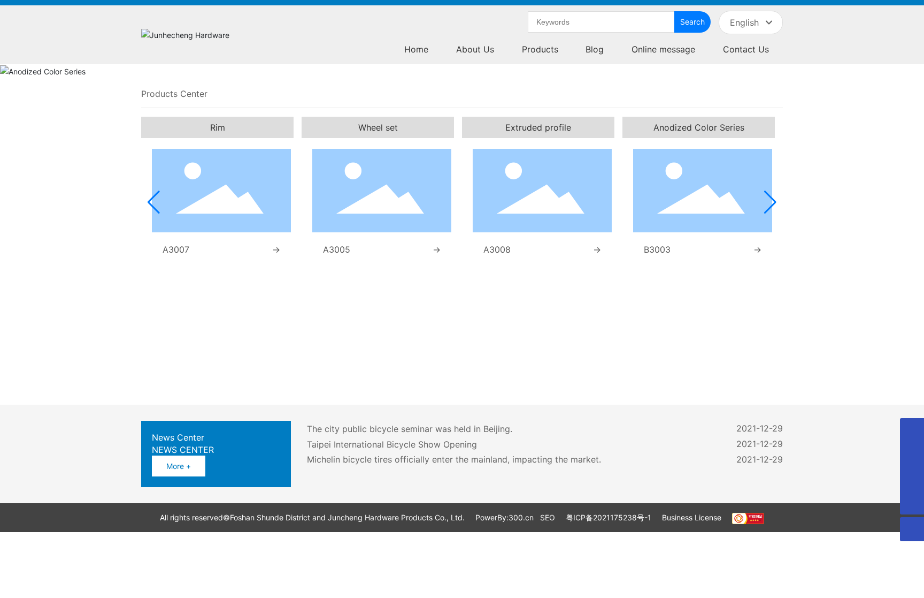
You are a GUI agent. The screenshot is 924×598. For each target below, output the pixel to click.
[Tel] (912, 454)
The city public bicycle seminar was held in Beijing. (409, 428)
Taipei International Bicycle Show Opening (392, 444)
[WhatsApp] (912, 430)
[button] (154, 202)
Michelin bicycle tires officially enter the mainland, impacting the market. (454, 459)
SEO (547, 517)
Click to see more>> (312, 376)
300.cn (521, 517)
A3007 (176, 249)
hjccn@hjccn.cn (705, 353)
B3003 (657, 249)
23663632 (694, 342)
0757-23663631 (644, 342)
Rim (217, 127)
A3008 (497, 249)
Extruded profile (538, 127)
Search (692, 21)
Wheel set (378, 127)
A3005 (336, 249)
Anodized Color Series (698, 127)
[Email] (912, 478)
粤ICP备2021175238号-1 (608, 517)
